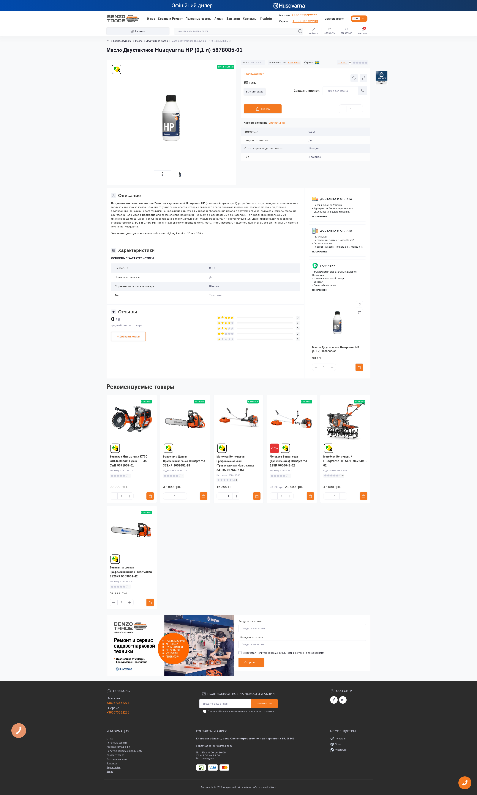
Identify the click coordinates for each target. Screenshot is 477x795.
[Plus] (359, 108)
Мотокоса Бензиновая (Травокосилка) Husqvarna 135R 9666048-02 (288, 461)
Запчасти (233, 19)
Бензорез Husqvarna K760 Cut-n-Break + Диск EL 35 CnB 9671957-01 (128, 461)
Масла (139, 41)
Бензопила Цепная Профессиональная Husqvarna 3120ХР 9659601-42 (131, 572)
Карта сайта (113, 767)
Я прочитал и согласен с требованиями (283, 653)
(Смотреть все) (276, 123)
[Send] (362, 90)
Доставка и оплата (336, 198)
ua (363, 18)
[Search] (300, 31)
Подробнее (319, 216)
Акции (218, 19)
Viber (338, 744)
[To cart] (359, 367)
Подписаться (264, 703)
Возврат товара (115, 755)
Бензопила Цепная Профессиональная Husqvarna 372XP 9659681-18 (184, 461)
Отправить (251, 662)
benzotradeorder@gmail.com (214, 745)
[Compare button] (363, 78)
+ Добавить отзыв (128, 336)
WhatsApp (340, 750)
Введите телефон (250, 637)
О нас (151, 19)
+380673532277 (304, 15)
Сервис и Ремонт (170, 19)
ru (357, 18)
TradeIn (266, 19)
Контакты (250, 19)
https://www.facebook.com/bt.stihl (334, 700)
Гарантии (328, 265)
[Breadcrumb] (108, 41)
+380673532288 (305, 21)
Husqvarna (294, 62)
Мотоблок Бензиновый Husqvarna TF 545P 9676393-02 (345, 461)
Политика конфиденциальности (275, 653)
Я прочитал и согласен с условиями (241, 711)
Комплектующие (122, 41)
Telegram (340, 738)
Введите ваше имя (250, 621)
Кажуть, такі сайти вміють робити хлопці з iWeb (249, 787)
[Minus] (343, 108)
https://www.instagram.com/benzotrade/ (343, 700)
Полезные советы (198, 19)
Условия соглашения (118, 747)
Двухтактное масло (157, 41)
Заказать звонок (334, 19)
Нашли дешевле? (254, 74)
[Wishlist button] (354, 78)
